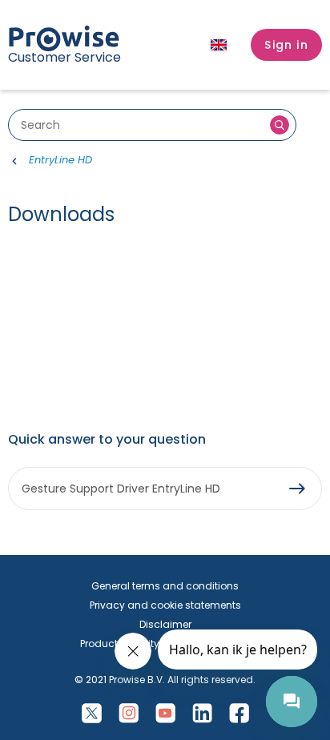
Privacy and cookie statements (165, 605)
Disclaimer (165, 624)
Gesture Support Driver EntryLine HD (121, 489)
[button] (286, 45)
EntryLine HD (60, 159)
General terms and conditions (165, 586)
